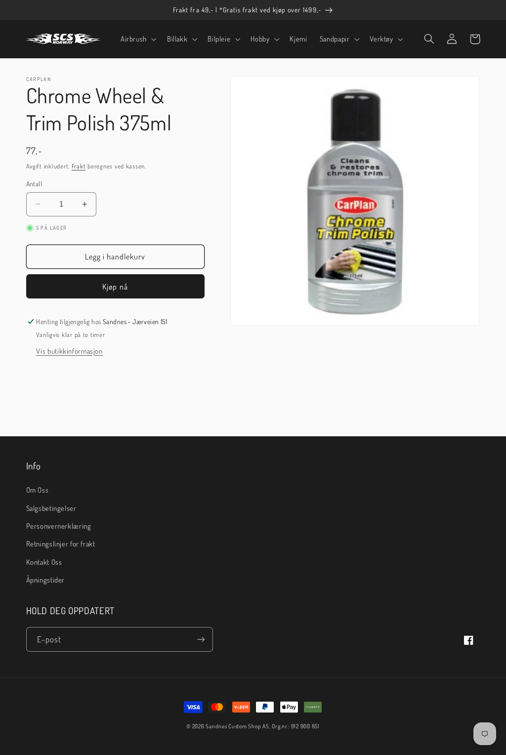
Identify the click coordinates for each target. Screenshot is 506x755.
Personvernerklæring (58, 525)
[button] (137, 39)
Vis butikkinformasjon (69, 350)
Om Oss (37, 489)
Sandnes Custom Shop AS (237, 726)
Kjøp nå (114, 287)
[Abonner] (200, 639)
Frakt (79, 166)
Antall (34, 183)
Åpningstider (45, 579)
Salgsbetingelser (51, 507)
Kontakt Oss (44, 561)
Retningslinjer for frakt (60, 543)
